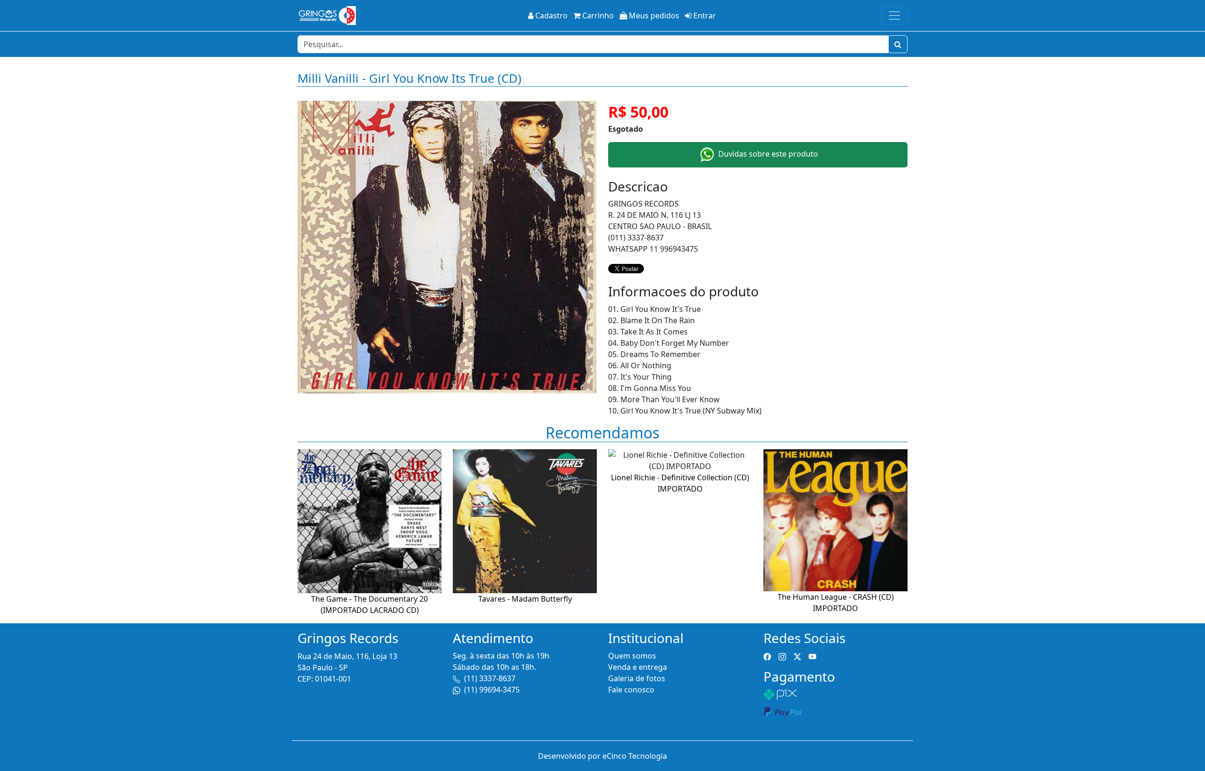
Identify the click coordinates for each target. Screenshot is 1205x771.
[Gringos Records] (326, 15)
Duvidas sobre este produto (767, 154)
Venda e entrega (637, 667)
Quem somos (632, 656)
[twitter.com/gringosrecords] (797, 655)
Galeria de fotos (636, 678)
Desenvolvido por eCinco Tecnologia (602, 756)
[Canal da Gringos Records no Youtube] (812, 655)
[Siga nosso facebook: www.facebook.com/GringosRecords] (767, 655)
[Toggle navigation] (894, 15)
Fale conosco (631, 689)
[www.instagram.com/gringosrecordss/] (782, 655)
